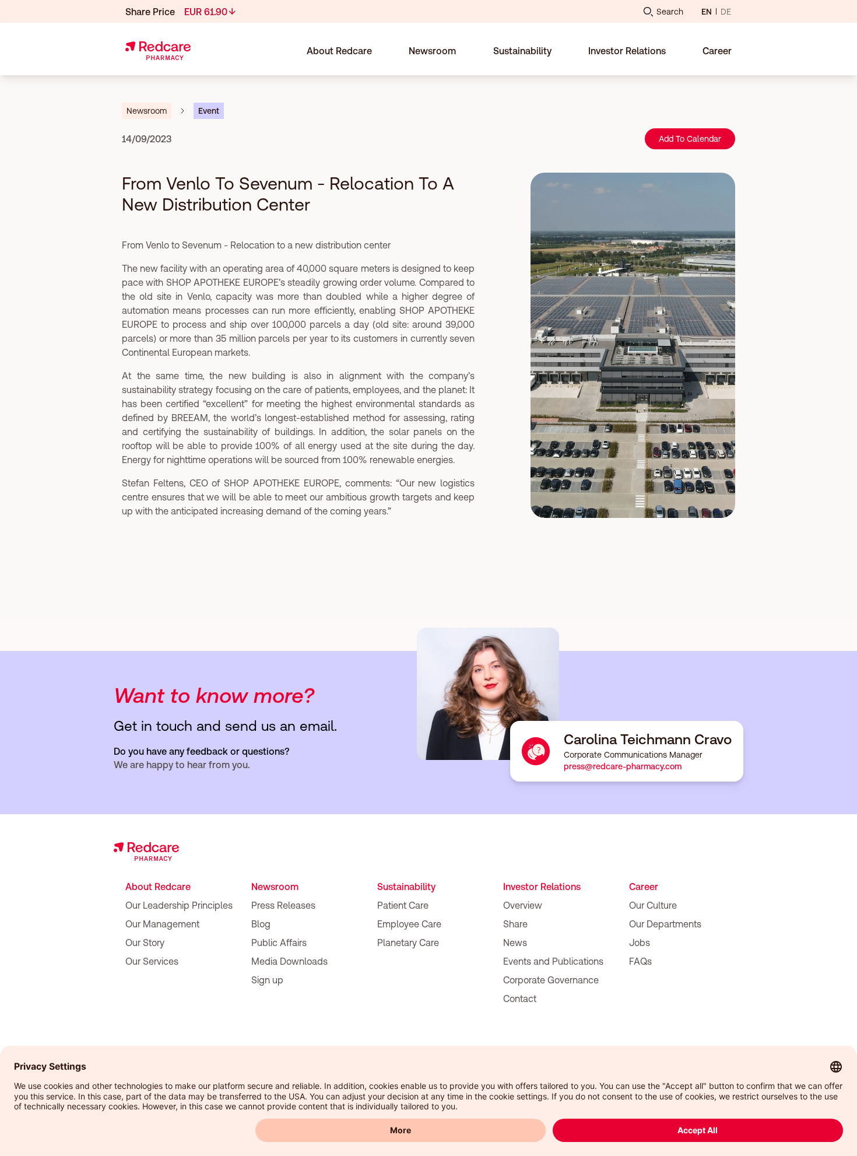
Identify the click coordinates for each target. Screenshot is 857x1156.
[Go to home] (158, 50)
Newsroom (274, 886)
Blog (261, 924)
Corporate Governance (551, 980)
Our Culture (653, 905)
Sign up (267, 980)
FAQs (640, 961)
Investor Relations (542, 886)
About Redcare (158, 886)
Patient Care (402, 905)
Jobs (639, 942)
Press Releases (283, 905)
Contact (519, 998)
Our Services (151, 961)
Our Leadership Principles (179, 905)
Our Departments (665, 924)
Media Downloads (289, 961)
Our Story (144, 942)
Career (643, 886)
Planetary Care (408, 942)
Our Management (162, 924)
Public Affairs (279, 942)
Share (515, 924)
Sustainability (406, 886)
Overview (522, 905)
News (515, 942)
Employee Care (409, 924)
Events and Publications (553, 961)
